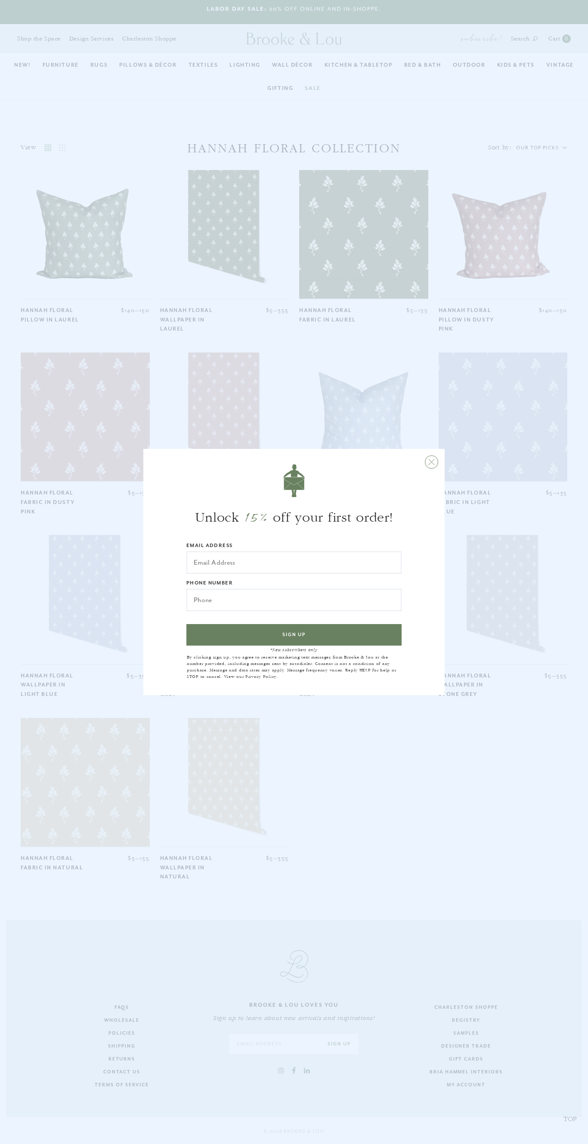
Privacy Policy (260, 676)
